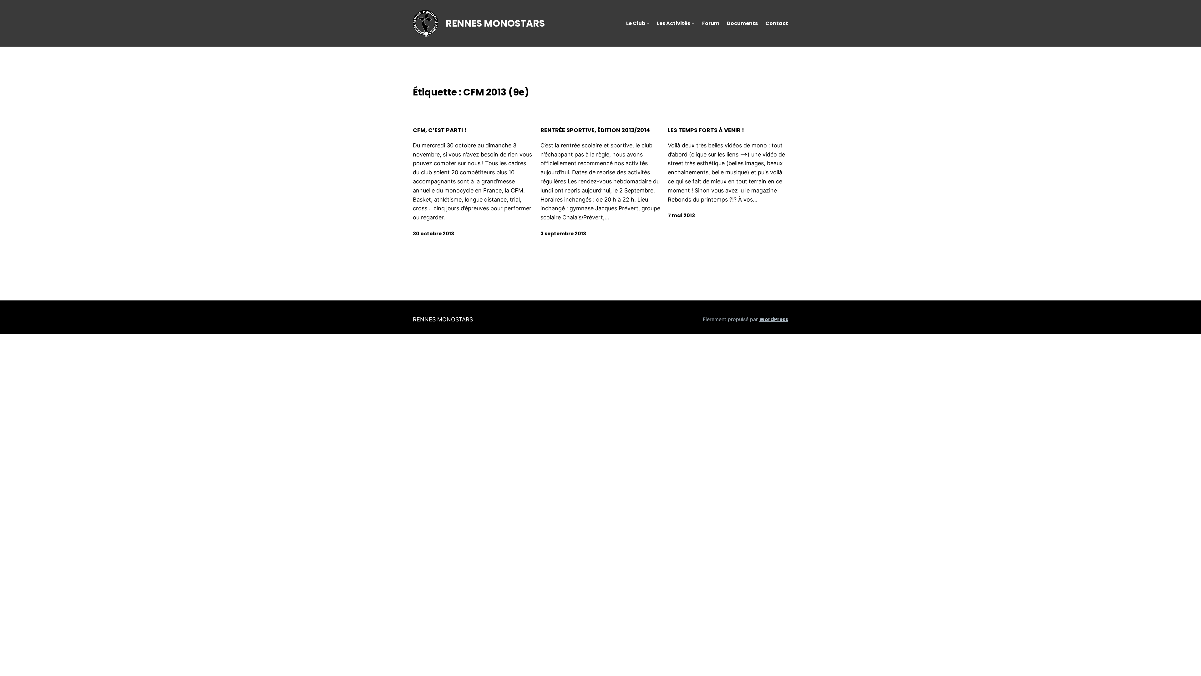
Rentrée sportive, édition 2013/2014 (595, 130)
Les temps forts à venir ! (706, 130)
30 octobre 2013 (433, 233)
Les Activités (673, 23)
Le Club (635, 23)
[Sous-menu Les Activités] (693, 23)
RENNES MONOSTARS (495, 23)
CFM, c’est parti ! (439, 130)
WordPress (773, 319)
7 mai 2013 (681, 215)
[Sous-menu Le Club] (648, 23)
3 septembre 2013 (563, 233)
